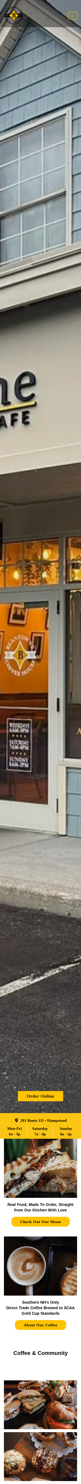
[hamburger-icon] (72, 16)
